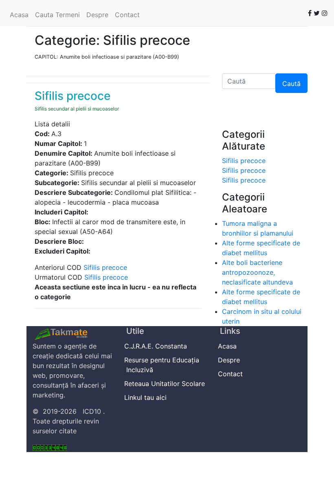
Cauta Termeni (57, 15)
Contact (127, 15)
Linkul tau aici (146, 397)
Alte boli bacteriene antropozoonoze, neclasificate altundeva (257, 272)
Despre (97, 15)
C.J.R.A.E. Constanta (156, 346)
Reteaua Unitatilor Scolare (165, 384)
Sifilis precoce (105, 267)
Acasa (19, 15)
